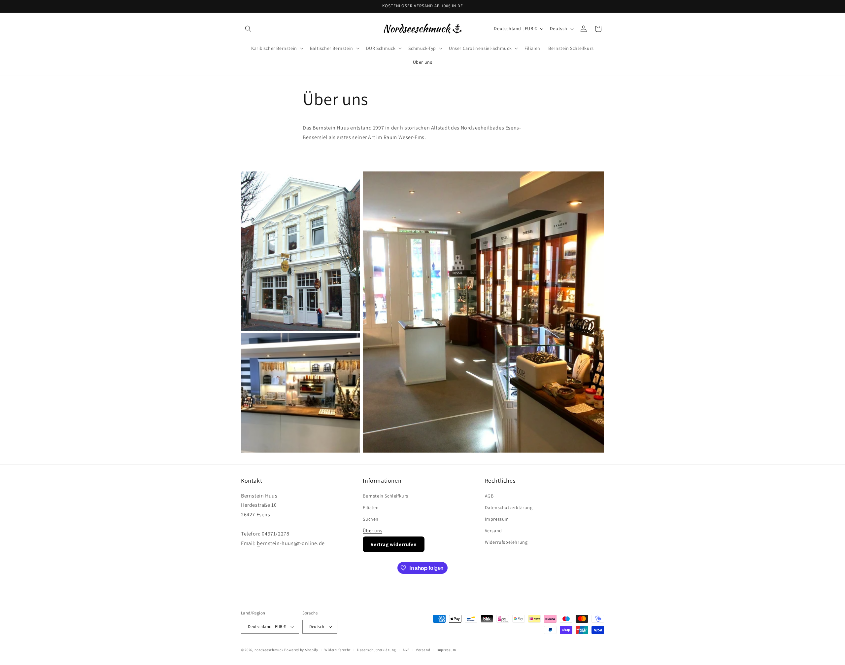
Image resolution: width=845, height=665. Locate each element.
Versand (493, 531)
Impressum (497, 519)
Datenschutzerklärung (509, 507)
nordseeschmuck (269, 649)
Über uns (372, 531)
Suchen (371, 519)
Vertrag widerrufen (394, 544)
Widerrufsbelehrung (506, 542)
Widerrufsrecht (337, 649)
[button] (248, 28)
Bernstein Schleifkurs (385, 496)
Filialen (371, 507)
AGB (489, 496)
